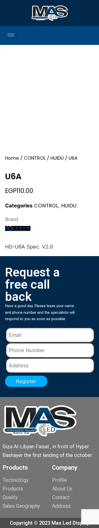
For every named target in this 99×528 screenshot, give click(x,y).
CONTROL (35, 158)
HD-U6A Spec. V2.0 (29, 247)
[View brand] (17, 228)
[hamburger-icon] (10, 35)
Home (12, 158)
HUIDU (57, 158)
